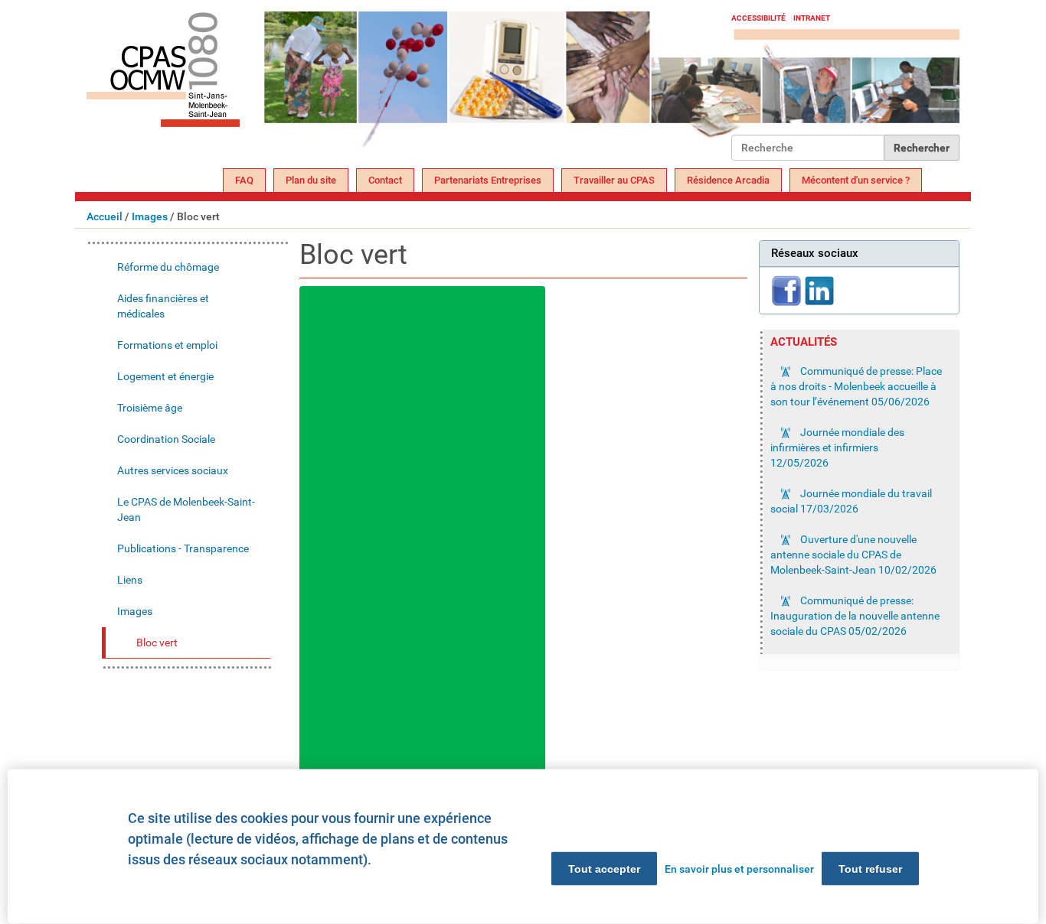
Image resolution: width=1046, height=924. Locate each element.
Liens (129, 580)
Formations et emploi (167, 345)
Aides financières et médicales (163, 306)
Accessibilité (758, 18)
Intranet (811, 18)
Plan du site (311, 180)
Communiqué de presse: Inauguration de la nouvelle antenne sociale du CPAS (855, 615)
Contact (385, 180)
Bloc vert (157, 642)
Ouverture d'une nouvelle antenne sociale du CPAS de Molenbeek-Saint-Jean (853, 554)
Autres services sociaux (172, 470)
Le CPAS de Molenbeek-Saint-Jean (186, 509)
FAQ (244, 180)
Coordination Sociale (166, 439)
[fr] (409, 86)
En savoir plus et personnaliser (739, 869)
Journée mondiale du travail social (851, 501)
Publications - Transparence (183, 548)
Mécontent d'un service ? (856, 180)
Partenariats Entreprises (487, 180)
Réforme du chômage (168, 267)
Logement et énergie (165, 376)
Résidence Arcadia (728, 180)
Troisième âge (149, 408)
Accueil (105, 216)
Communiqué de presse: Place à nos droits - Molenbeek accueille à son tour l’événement (856, 386)
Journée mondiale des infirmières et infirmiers (837, 447)
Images (150, 216)
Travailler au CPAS (614, 180)
